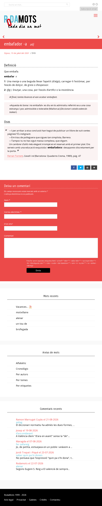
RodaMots (9, 494)
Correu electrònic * (12, 212)
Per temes (22, 380)
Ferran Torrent (15, 155)
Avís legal (8, 499)
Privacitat (21, 499)
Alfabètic (21, 363)
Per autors (22, 374)
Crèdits (43, 499)
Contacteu (55, 499)
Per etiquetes (23, 385)
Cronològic (22, 368)
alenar (19, 318)
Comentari (9, 235)
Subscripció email (89, 8)
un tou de (21, 323)
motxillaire (22, 312)
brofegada (22, 329)
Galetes (33, 499)
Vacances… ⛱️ (24, 306)
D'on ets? (8, 223)
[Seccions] (95, 15)
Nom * (7, 200)
